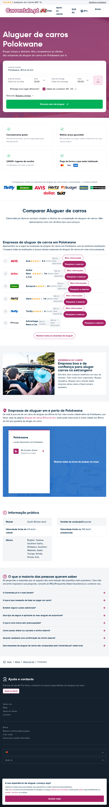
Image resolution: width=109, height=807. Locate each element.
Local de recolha (14, 67)
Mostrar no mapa (28, 453)
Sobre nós (7, 704)
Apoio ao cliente (59, 11)
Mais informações (73, 258)
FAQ (50, 10)
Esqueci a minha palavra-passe (16, 731)
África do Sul (28, 662)
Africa (17, 662)
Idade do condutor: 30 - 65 (60, 89)
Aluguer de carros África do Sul (39, 417)
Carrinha (6, 715)
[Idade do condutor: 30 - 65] (44, 89)
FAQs (5, 707)
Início (9, 662)
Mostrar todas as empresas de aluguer (54, 335)
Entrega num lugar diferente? (24, 89)
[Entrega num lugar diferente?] (7, 89)
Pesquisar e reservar (74, 264)
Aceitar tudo (54, 798)
